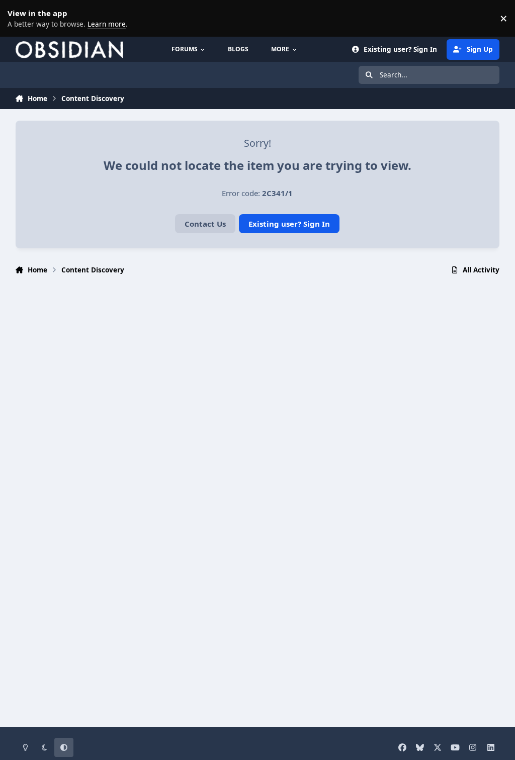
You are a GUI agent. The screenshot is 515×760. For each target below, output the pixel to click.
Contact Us (205, 224)
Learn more (20, 18)
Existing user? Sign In (289, 224)
